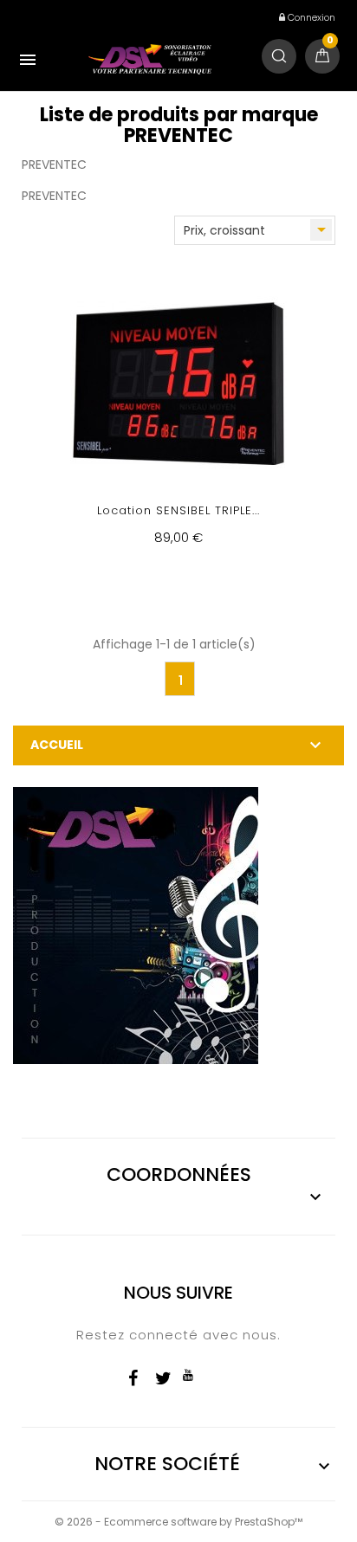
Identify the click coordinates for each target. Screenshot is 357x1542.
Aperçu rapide (179, 421)
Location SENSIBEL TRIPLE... (178, 510)
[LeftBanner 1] (135, 923)
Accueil (56, 744)
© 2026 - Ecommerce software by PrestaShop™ (178, 1521)
